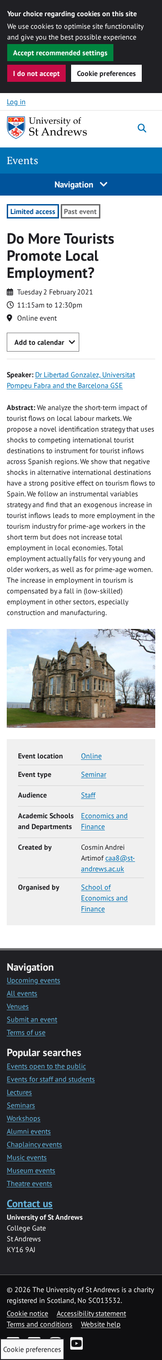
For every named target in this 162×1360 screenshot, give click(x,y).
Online (91, 755)
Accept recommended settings (60, 52)
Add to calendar (39, 342)
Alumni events (29, 1131)
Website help (101, 1324)
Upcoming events (33, 980)
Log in (16, 101)
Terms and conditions (39, 1324)
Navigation (74, 184)
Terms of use (26, 1032)
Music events (27, 1157)
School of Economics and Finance (104, 898)
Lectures (19, 1092)
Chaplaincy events (34, 1144)
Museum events (31, 1170)
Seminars (21, 1105)
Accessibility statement (91, 1313)
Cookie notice (27, 1313)
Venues (18, 1006)
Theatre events (29, 1183)
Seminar (93, 774)
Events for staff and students (51, 1079)
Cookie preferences (106, 73)
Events (22, 160)
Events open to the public (46, 1065)
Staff (88, 794)
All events (22, 993)
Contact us (30, 1203)
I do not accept (36, 73)
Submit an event (32, 1019)
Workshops (23, 1118)
